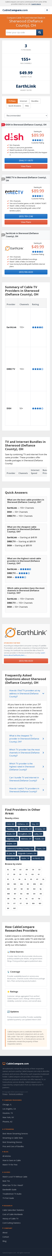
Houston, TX (8, 1113)
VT (21, 903)
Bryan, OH (11, 834)
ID (8, 879)
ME (8, 884)
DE (14, 874)
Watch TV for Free (10, 1164)
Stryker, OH (11, 843)
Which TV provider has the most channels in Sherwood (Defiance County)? (24, 752)
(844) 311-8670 (26, 160)
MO (8, 889)
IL (13, 879)
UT (14, 903)
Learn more (36, 4)
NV (28, 889)
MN (34, 884)
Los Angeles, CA (9, 1109)
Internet (23, 101)
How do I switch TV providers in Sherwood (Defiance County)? (24, 790)
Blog (4, 1241)
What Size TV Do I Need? (13, 1185)
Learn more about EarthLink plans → (24, 654)
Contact (6, 1237)
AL (8, 869)
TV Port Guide (8, 1198)
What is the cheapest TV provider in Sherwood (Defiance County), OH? (24, 738)
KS (31, 879)
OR (8, 899)
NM (8, 894)
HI (39, 874)
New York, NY (8, 1117)
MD (15, 884)
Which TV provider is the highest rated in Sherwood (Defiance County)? (21, 766)
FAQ (27, 106)
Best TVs (6, 1181)
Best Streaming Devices (12, 1142)
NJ (40, 889)
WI (8, 908)
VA (27, 903)
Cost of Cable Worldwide (13, 1214)
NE (22, 889)
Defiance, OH (22, 824)
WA (33, 903)
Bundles (34, 101)
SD (33, 899)
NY (15, 894)
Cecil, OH (10, 824)
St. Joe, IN (11, 853)
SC (26, 899)
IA (25, 879)
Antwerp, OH (40, 829)
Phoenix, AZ (7, 1121)
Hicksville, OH (26, 829)
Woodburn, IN (12, 858)
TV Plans (12, 101)
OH (34, 894)
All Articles (7, 1156)
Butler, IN (25, 858)
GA (32, 874)
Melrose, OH (26, 839)
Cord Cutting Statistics (12, 1223)
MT (15, 889)
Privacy (5, 1094)
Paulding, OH (12, 829)
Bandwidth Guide (9, 1189)
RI (20, 899)
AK (14, 869)
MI (28, 884)
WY (14, 908)
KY (37, 879)
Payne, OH (40, 848)
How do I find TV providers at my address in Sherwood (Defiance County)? (24, 693)
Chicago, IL (7, 1104)
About (5, 1232)
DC (20, 874)
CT (8, 874)
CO (39, 869)
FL (26, 874)
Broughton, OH (24, 834)
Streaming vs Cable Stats (13, 1138)
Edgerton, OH (12, 839)
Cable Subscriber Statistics (13, 1210)
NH (34, 889)
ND (28, 894)
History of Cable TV (10, 1218)
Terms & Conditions (16, 1094)
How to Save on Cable (12, 1160)
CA (33, 869)
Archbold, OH (38, 858)
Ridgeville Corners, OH (27, 853)
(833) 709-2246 (26, 216)
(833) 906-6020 (26, 272)
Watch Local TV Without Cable (15, 1177)
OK (41, 894)
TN (39, 899)
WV (40, 903)
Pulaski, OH (39, 839)
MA (21, 884)
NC (21, 894)
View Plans (26, 166)
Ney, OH (35, 824)
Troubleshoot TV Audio (12, 1194)
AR (27, 869)
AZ (20, 869)
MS (41, 884)
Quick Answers (14, 106)
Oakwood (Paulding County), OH (20, 848)
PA (15, 899)
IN (19, 879)
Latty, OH (38, 834)
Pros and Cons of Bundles (13, 1146)
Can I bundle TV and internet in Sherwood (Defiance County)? (24, 779)
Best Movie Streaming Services (15, 1133)
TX (8, 903)
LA (43, 879)
